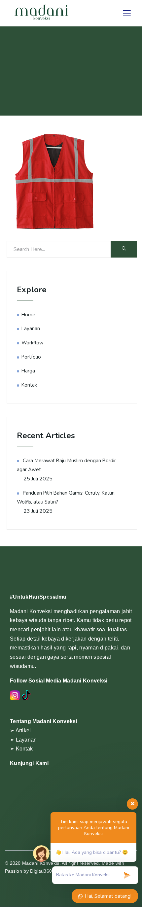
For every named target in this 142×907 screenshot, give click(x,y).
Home (28, 314)
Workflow (32, 342)
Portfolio (31, 357)
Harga (28, 370)
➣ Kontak (21, 748)
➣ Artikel (20, 730)
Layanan (30, 328)
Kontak (29, 385)
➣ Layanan (23, 740)
